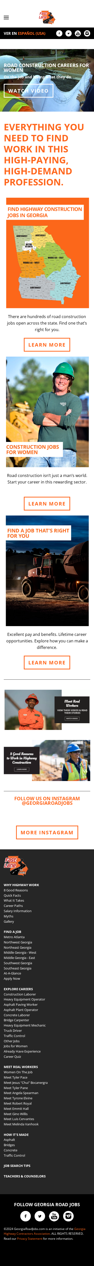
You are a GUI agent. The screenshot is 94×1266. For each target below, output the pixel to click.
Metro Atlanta (14, 937)
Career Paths (13, 905)
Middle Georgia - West (20, 952)
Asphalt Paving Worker (21, 1004)
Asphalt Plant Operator (21, 1009)
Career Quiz (12, 1056)
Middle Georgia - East (19, 957)
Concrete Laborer (17, 1015)
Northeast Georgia (17, 947)
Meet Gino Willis (16, 1114)
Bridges (9, 1145)
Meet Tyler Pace (15, 1077)
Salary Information (18, 911)
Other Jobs (12, 1041)
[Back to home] (47, 18)
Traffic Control (14, 1036)
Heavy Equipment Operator (24, 999)
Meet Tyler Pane (16, 1088)
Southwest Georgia (18, 963)
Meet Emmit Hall (16, 1108)
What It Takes (14, 900)
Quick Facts (12, 895)
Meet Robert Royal (18, 1103)
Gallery (9, 921)
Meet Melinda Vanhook (21, 1124)
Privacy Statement (29, 1238)
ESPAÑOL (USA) (31, 33)
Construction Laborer (20, 994)
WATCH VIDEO (28, 90)
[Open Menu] (6, 18)
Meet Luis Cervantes (19, 1119)
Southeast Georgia (17, 968)
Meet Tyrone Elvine (18, 1098)
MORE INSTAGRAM (47, 832)
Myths (8, 916)
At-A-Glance (12, 973)
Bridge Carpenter (16, 1020)
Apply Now (12, 978)
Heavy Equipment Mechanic (25, 1025)
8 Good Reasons (16, 890)
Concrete (10, 1150)
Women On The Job (18, 1072)
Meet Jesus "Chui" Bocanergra (26, 1082)
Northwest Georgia (18, 942)
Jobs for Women (16, 1046)
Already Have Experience (22, 1051)
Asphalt (9, 1139)
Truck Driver (13, 1030)
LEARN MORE (47, 344)
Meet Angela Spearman (21, 1093)
